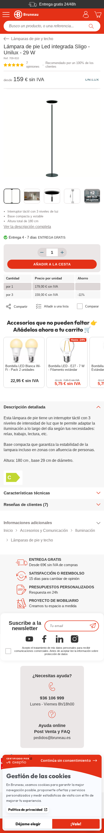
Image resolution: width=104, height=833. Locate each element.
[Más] (62, 252)
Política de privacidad (25, 809)
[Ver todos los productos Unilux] (91, 79)
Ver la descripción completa (27, 227)
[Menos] (41, 252)
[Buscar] (91, 26)
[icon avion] (93, 625)
